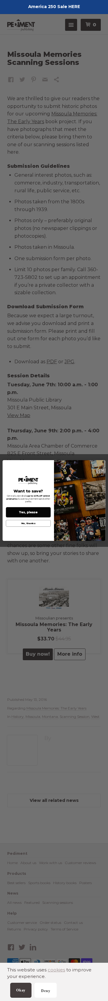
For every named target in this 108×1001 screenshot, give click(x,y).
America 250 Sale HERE (54, 6)
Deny (45, 991)
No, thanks (28, 523)
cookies (56, 970)
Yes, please (28, 512)
